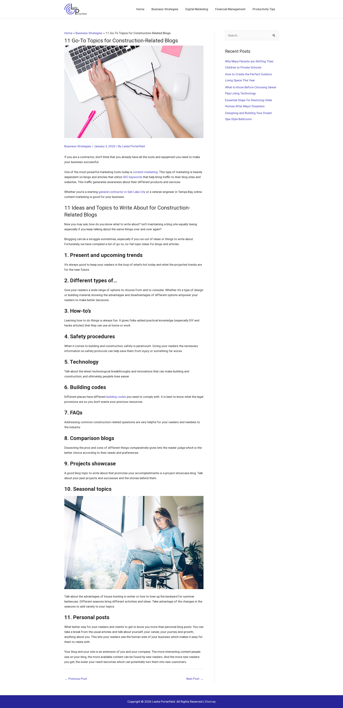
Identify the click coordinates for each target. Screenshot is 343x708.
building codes (116, 397)
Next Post (194, 678)
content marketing (145, 172)
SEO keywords (132, 177)
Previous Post (76, 678)
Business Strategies (77, 146)
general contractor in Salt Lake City (122, 192)
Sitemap (210, 701)
